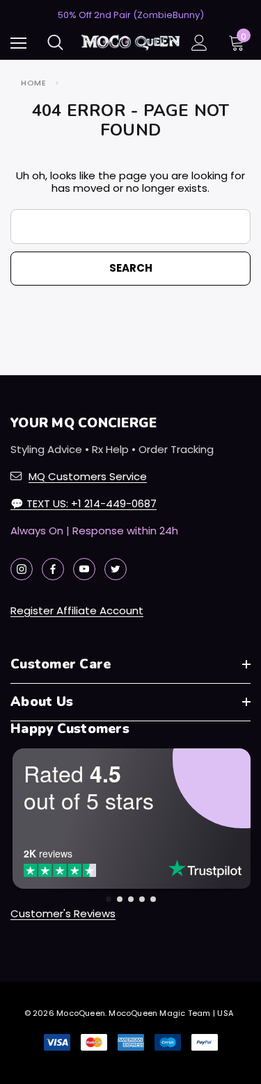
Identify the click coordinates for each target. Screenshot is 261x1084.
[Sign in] (199, 43)
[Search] (55, 42)
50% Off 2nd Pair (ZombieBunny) (131, 15)
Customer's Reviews (63, 913)
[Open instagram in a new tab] (21, 569)
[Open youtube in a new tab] (84, 569)
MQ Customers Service (88, 476)
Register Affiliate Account (76, 610)
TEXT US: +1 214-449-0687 (83, 503)
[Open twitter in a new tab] (115, 569)
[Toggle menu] (18, 43)
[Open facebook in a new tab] (53, 569)
